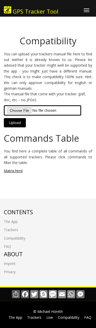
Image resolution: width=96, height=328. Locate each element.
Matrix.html (13, 170)
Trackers (11, 229)
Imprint (10, 263)
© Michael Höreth (48, 311)
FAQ (7, 246)
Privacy (10, 271)
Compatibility (14, 238)
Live (49, 317)
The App (11, 221)
